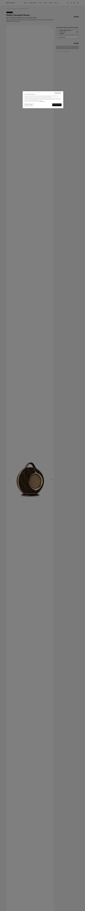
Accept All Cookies (57, 104)
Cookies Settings (28, 104)
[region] (43, 99)
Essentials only (58, 92)
